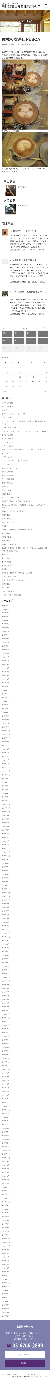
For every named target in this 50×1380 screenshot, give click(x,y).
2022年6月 (5, 749)
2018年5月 (5, 918)
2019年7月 (5, 867)
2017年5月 (5, 955)
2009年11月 (6, 1283)
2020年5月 (5, 830)
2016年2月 (5, 1010)
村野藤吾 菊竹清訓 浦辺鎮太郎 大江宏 (17, 529)
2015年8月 (5, 1032)
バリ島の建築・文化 (9, 427)
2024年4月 (5, 683)
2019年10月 (6, 856)
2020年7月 (5, 822)
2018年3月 (5, 926)
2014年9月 (5, 1073)
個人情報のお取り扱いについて (13, 1374)
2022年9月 (5, 741)
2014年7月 (5, 1080)
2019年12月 (6, 848)
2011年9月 (5, 1205)
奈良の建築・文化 (8, 518)
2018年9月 (5, 903)
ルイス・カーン (7, 457)
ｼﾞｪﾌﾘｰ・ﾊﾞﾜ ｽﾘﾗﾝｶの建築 (12, 595)
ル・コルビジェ (7, 464)
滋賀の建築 (6, 540)
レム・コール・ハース (10, 468)
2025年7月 (5, 642)
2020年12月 (6, 804)
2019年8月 (5, 863)
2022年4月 (5, 756)
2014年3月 (5, 1095)
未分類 (4, 526)
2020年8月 (5, 819)
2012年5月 (5, 1176)
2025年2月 (5, 657)
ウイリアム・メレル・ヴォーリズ (13, 414)
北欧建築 (5, 486)
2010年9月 (5, 1250)
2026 (25, 328)
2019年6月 (5, 870)
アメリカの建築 (7, 403)
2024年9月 (5, 664)
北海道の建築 (6, 490)
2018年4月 (5, 922)
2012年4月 (5, 1179)
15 (20, 377)
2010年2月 (5, 1272)
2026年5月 (5, 616)
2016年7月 (5, 992)
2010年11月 (6, 1242)
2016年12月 (6, 973)
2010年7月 (5, 1257)
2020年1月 (5, 845)
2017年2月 (5, 966)
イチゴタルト (23, 206)
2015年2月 (5, 1054)
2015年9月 (5, 1029)
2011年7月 (5, 1213)
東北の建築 (6, 533)
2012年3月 (5, 1183)
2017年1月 (5, 970)
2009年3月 (5, 1312)
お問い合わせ (24, 1354)
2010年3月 (5, 1268)
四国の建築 (6, 515)
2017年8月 (5, 944)
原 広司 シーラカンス (10, 497)
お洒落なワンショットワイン (24, 231)
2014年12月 (6, 1062)
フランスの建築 (7, 435)
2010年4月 (5, 1264)
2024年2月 (5, 690)
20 (7, 382)
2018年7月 (5, 911)
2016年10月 (6, 981)
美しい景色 (6, 558)
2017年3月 (5, 962)
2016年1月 (5, 1014)
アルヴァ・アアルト (9, 410)
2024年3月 (5, 686)
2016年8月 (5, 988)
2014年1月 (5, 1102)
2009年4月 (5, 1308)
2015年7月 (5, 1036)
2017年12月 (6, 929)
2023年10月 (6, 701)
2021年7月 (5, 782)
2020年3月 (5, 837)
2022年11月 (6, 734)
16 (26, 377)
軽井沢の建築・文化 (9, 576)
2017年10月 (6, 937)
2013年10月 (6, 1113)
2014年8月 (5, 1076)
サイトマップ (30, 1374)
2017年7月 (5, 948)
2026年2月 (5, 627)
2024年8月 (5, 668)
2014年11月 (6, 1065)
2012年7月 (5, 1168)
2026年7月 (5, 609)
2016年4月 (5, 1003)
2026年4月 (5, 620)
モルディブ (6, 453)
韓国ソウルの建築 (8, 591)
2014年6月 (5, 1084)
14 (13, 377)
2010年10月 (6, 1246)
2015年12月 (6, 1018)
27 (7, 386)
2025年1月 (5, 661)
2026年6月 (5, 613)
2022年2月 (5, 760)
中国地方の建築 (7, 471)
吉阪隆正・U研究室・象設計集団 (13, 511)
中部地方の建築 (7, 475)
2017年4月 (5, 959)
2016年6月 (5, 995)
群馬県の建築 (6, 562)
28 (13, 386)
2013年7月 (5, 1124)
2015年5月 (5, 1043)
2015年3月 (5, 1051)
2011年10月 (6, 1202)
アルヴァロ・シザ (8, 406)
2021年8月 (5, 778)
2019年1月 (5, 889)
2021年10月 (6, 775)
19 (46, 377)
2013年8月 (5, 1121)
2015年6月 (5, 1040)
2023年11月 (6, 697)
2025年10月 (6, 635)
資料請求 (24, 1363)
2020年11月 (6, 808)
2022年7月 (5, 745)
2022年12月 (6, 730)
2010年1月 (5, 1275)
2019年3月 (5, 881)
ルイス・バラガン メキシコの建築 (14, 460)
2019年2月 (5, 885)
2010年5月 (5, 1261)
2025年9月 (5, 638)
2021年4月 (5, 793)
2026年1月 (5, 631)
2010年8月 (5, 1253)
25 (40, 382)
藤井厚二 (5, 569)
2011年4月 (5, 1224)
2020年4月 (5, 834)
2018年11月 (6, 896)
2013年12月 (6, 1106)
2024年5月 (5, 679)
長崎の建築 (6, 584)
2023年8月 (5, 708)
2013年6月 (5, 1128)
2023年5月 (5, 712)
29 (20, 386)
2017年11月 (6, 933)
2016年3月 (5, 1006)
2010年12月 (6, 1238)
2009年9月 (5, 1290)
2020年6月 (5, 826)
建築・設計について (9, 522)
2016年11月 (6, 977)
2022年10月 (6, 738)
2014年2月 (5, 1099)
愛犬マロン (22, 187)
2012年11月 (6, 1154)
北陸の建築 (6, 494)
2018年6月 (5, 914)
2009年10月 (6, 1286)
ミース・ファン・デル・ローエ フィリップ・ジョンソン (23, 449)
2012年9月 (5, 1161)
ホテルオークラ (7, 442)
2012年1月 (5, 1191)
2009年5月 (5, 1305)
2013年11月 (6, 1110)
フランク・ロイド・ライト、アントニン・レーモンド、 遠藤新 (24, 431)
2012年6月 (5, 1172)
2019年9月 (5, 859)
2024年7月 (5, 672)
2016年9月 (5, 984)
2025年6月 (5, 646)
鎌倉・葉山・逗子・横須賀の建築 (13, 580)
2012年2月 (5, 1187)
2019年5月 (5, 874)
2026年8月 (5, 605)
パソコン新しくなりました (23, 260)
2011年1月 (5, 1235)
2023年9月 (5, 705)
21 (13, 382)
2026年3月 (5, 624)
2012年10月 (6, 1157)
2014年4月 (5, 1091)
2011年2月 (5, 1231)
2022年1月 (5, 764)
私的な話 (32, 44)
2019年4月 (5, 878)
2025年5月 (5, 649)
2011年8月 (5, 1209)
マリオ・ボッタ (7, 446)
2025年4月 (5, 653)
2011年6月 (5, 1216)
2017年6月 (5, 951)
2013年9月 (5, 1117)
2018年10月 (6, 900)
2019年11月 (6, 852)
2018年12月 (6, 892)
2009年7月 (5, 1297)
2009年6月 (5, 1301)
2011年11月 (6, 1198)
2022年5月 (5, 753)
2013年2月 (5, 1143)
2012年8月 (5, 1165)
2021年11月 (6, 771)
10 (33, 372)
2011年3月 (5, 1227)
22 (20, 382)
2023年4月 (5, 716)
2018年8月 (5, 907)
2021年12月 (6, 767)
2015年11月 (6, 1021)
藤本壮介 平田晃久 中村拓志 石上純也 (17, 573)
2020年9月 (5, 815)
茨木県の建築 (6, 565)
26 (46, 382)
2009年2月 (5, 1316)
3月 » (45, 391)
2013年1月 (5, 1146)
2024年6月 (5, 675)
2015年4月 (5, 1047)
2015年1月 (5, 1058)
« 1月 (5, 391)
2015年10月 (6, 1025)
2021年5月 (5, 789)
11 (40, 372)
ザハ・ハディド (7, 417)
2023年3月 (5, 719)
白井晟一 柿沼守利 (9, 544)
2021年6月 (5, 786)
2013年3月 (5, 1139)
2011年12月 (6, 1194)
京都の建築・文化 (8, 482)
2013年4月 (5, 1135)
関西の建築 (6, 587)
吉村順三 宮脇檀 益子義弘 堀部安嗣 (16, 501)
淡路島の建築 (6, 537)
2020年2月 (5, 841)
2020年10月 (6, 811)
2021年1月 (5, 800)
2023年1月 (5, 727)
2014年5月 (5, 1087)
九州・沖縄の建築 (8, 479)
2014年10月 (6, 1069)
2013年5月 (5, 1132)
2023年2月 (5, 723)
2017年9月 (5, 940)
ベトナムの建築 (7, 438)
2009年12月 (6, 1279)
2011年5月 (5, 1220)
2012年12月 (6, 1150)
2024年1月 (5, 694)
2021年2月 (5, 797)
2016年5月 (5, 999)
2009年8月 (5, 1294)
